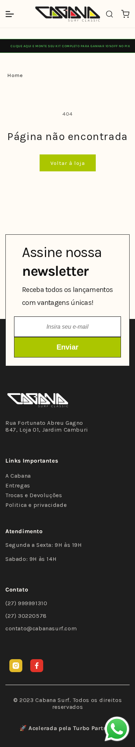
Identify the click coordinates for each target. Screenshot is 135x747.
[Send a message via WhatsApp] (117, 729)
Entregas (17, 485)
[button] (9, 14)
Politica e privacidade (36, 504)
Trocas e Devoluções (33, 495)
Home (15, 75)
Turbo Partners (94, 728)
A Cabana (18, 475)
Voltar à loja (67, 163)
